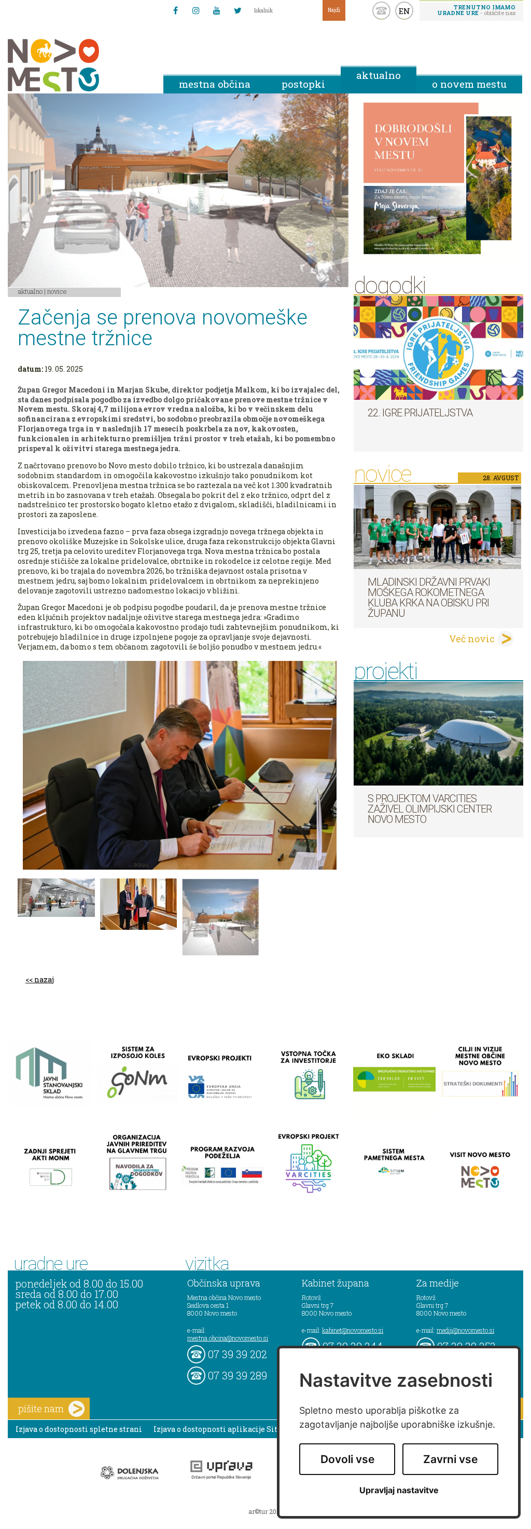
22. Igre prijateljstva (420, 413)
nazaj (44, 979)
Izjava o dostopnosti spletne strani (79, 1429)
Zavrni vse (450, 1459)
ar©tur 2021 (265, 1511)
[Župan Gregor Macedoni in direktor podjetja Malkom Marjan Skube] (138, 904)
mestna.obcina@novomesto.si (227, 1338)
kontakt (381, 11)
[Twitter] (237, 10)
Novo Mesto (78, 65)
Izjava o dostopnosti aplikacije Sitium (223, 1429)
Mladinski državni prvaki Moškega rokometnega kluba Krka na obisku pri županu (429, 597)
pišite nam (41, 1408)
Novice (57, 291)
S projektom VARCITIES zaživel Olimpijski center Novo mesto (430, 809)
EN (404, 11)
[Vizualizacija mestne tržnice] (56, 897)
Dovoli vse (347, 1459)
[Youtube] (216, 10)
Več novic (472, 638)
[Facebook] (175, 10)
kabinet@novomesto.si (352, 1330)
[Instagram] (196, 10)
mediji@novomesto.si (465, 1330)
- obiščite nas (476, 10)
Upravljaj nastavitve (399, 1490)
